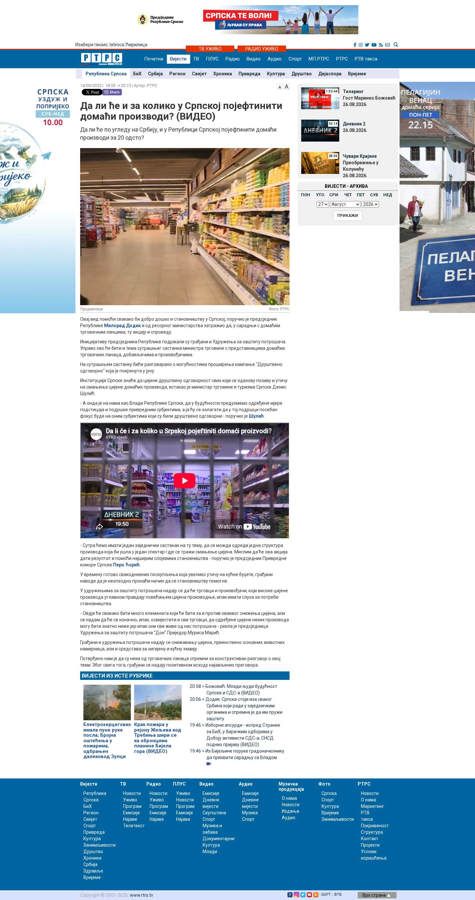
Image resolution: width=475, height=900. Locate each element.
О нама (289, 798)
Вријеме (357, 73)
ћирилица (136, 44)
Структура (372, 832)
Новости (132, 793)
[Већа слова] (287, 86)
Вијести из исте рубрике (117, 676)
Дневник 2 (354, 123)
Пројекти (370, 845)
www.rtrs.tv (141, 895)
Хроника (222, 73)
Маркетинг (372, 806)
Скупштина (214, 812)
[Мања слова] (280, 86)
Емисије (131, 812)
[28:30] (320, 162)
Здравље (93, 870)
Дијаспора (330, 73)
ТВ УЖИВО (210, 48)
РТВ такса (366, 59)
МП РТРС (319, 59)
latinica (117, 44)
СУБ (374, 194)
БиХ (137, 73)
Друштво (301, 73)
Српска (329, 793)
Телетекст (134, 825)
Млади (210, 851)
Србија (155, 73)
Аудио (275, 59)
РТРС (342, 59)
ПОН (305, 194)
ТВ (196, 59)
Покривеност (375, 825)
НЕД (387, 194)
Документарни (219, 838)
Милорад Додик (122, 325)
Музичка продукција (291, 786)
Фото (324, 784)
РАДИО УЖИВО (261, 48)
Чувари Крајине (360, 156)
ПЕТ (361, 194)
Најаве (130, 819)
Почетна (153, 59)
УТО (320, 194)
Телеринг (353, 91)
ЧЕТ (348, 194)
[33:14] (320, 130)
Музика (250, 812)
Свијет (199, 73)
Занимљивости (99, 845)
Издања (290, 811)
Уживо (130, 799)
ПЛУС (212, 59)
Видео (254, 59)
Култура (276, 73)
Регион (177, 73)
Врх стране (375, 895)
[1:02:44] (320, 98)
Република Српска (106, 73)
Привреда (249, 73)
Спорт (295, 59)
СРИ (333, 194)
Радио (233, 59)
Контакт (369, 838)
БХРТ (326, 894)
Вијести (178, 59)
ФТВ (338, 894)
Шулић (256, 416)
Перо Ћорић (126, 564)
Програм (132, 806)
